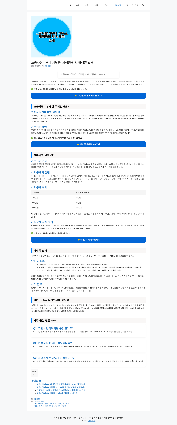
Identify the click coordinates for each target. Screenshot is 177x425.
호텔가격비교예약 (69, 418)
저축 (96, 5)
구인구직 (135, 5)
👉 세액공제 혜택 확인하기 (88, 240)
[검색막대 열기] (143, 5)
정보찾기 (82, 418)
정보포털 (111, 418)
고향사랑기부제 (39, 401)
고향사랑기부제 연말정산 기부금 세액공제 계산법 (57, 393)
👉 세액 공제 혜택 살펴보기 (88, 144)
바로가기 (57, 418)
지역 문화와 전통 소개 (97, 418)
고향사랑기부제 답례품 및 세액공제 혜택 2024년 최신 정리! (61, 384)
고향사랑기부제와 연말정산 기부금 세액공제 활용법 (51, 403)
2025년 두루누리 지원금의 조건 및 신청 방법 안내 (50, 406)
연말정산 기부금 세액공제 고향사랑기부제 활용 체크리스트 (61, 390)
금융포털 (118, 5)
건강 (126, 5)
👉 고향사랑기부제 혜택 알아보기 (88, 96)
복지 (77, 5)
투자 (106, 5)
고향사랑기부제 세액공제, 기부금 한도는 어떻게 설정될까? (61, 387)
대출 (86, 5)
